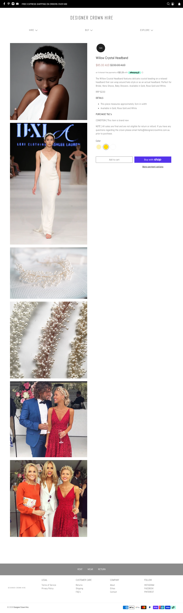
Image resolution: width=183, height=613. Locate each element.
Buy (87, 30)
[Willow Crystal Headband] (48, 81)
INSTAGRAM (149, 584)
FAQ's (78, 591)
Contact (113, 591)
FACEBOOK (149, 588)
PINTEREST (149, 591)
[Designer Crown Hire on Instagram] (14, 4)
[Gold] (99, 147)
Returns (79, 584)
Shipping (79, 588)
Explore (145, 30)
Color (98, 140)
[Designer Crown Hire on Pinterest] (9, 4)
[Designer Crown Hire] (91, 18)
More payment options (152, 166)
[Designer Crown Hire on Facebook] (5, 4)
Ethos (112, 588)
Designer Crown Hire (21, 607)
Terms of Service (49, 584)
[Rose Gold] (106, 147)
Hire (31, 30)
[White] (113, 147)
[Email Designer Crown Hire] (18, 4)
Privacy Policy (47, 588)
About (112, 584)
